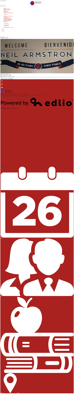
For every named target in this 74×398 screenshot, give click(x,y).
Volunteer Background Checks (8, 19)
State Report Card (6, 25)
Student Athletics (6, 23)
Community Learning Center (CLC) (9, 27)
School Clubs (5, 14)
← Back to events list (4, 78)
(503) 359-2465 (18, 93)
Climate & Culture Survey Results (8, 12)
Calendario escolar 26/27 (7, 9)
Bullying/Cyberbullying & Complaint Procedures (21, 95)
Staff (2, 29)
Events (1, 77)
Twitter (0, 33)
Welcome (5, 8)
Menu (4, 10)
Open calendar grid (10, 78)
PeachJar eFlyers (6, 11)
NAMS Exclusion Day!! (7, 20)
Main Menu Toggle (3, 5)
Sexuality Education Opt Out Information (39, 95)
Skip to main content (3, 0)
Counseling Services (6, 17)
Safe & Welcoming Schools (7, 18)
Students (3, 30)
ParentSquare (5, 21)
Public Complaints (30, 95)
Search (0, 36)
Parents (3, 28)
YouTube (0, 35)
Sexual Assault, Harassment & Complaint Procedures (7, 95)
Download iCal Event (11, 76)
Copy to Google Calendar (3, 76)
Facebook (0, 32)
